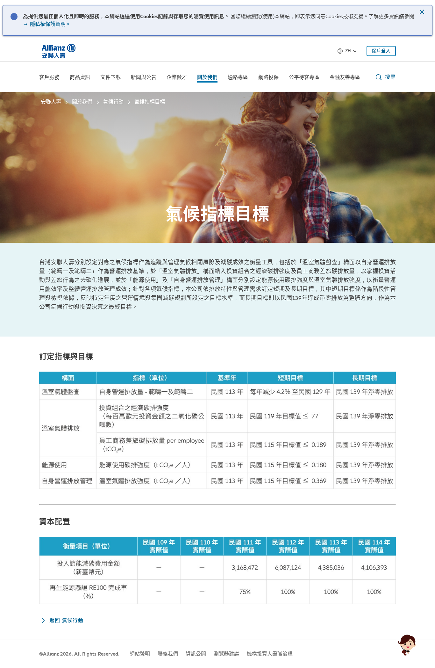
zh (348, 51)
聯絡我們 (168, 654)
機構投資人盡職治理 (270, 654)
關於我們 (207, 77)
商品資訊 (80, 77)
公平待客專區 (304, 77)
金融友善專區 (345, 77)
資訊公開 (196, 654)
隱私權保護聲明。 (50, 24)
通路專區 (238, 77)
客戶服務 (49, 77)
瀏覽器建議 (226, 654)
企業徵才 (177, 77)
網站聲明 (140, 654)
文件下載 (110, 77)
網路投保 (268, 77)
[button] (422, 12)
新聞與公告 (143, 77)
